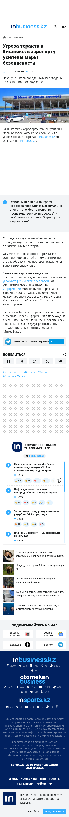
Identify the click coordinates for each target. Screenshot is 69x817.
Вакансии (25, 784)
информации (12, 289)
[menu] (5, 27)
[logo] (30, 27)
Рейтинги (44, 784)
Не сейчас (34, 811)
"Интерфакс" (27, 141)
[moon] (55, 27)
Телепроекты (50, 779)
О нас (13, 779)
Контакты (29, 779)
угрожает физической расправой (26, 281)
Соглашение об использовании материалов (34, 766)
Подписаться (54, 811)
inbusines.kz (46, 137)
